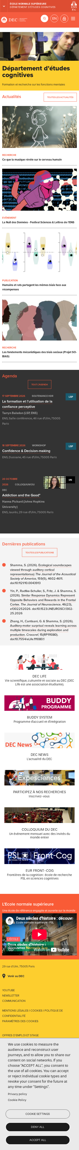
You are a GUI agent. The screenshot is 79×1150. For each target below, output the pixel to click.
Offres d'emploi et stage (20, 1035)
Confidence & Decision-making (26, 451)
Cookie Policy (17, 1100)
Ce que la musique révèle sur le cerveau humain (32, 159)
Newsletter (10, 995)
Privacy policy (17, 1094)
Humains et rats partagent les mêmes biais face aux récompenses (34, 287)
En (54, 18)
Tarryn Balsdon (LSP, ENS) (20, 413)
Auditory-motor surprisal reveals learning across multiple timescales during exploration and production (43, 630)
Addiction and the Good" (21, 495)
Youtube (8, 990)
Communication (13, 1001)
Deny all (37, 1127)
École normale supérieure (28, 3)
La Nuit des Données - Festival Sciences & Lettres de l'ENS (38, 222)
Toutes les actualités (60, 97)
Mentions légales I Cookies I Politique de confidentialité (32, 1013)
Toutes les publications (39, 552)
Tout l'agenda (39, 384)
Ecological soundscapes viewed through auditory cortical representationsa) (41, 569)
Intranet (64, 19)
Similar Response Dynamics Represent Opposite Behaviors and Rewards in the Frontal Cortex (43, 600)
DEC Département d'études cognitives (14, 20)
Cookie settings (37, 1114)
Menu (73, 18)
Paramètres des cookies (20, 1021)
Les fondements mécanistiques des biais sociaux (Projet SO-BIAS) (39, 354)
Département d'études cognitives (33, 7)
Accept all (37, 1140)
